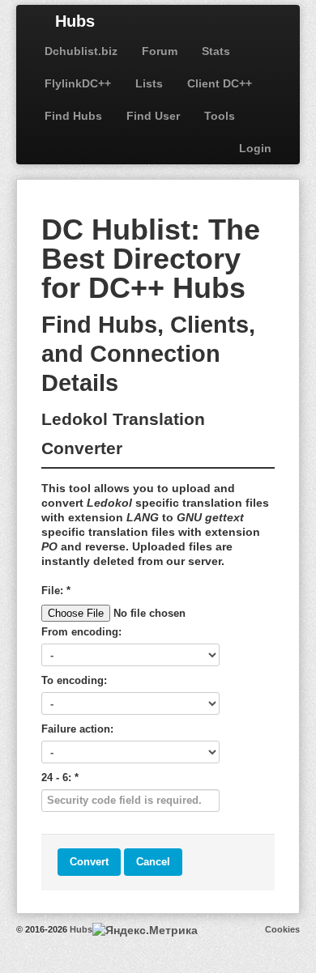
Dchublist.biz (81, 51)
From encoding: (81, 632)
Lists (149, 83)
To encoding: (74, 680)
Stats (216, 51)
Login (255, 148)
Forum (159, 51)
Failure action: (77, 729)
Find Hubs (73, 115)
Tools (219, 115)
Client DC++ (219, 83)
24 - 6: (60, 777)
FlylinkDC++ (78, 83)
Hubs (75, 21)
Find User (153, 115)
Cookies (282, 929)
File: (55, 590)
